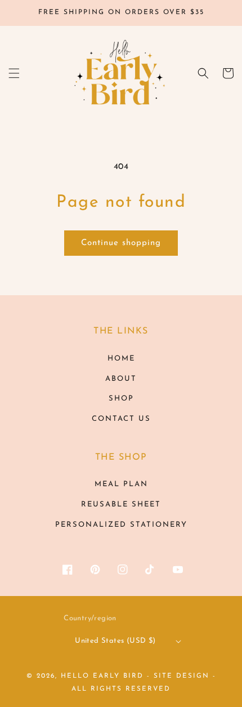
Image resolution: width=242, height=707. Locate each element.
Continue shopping (121, 243)
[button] (14, 73)
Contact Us (121, 419)
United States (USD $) (115, 640)
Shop (121, 398)
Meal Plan (121, 484)
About (121, 379)
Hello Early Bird (102, 676)
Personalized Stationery (121, 524)
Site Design (181, 676)
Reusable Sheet (121, 504)
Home (121, 358)
